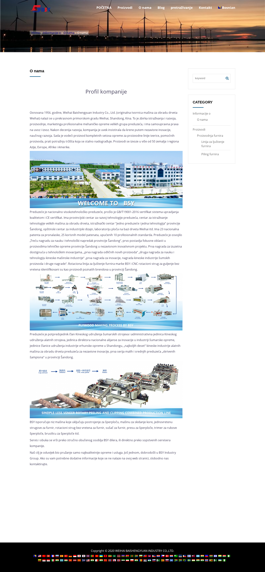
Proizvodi (125, 7)
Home (36, 33)
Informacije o (52, 33)
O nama (145, 7)
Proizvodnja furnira (210, 136)
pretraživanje (182, 7)
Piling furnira (210, 154)
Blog (161, 7)
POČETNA (103, 7)
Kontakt (205, 7)
